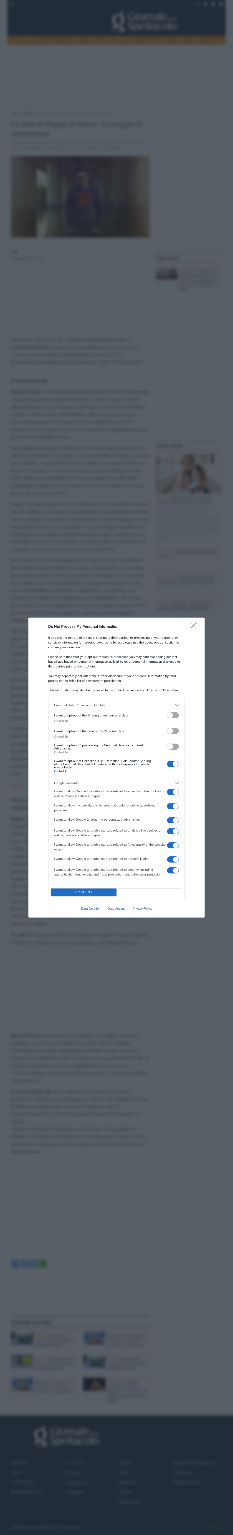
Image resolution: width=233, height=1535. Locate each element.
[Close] (195, 627)
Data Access (116, 908)
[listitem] (116, 705)
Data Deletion (91, 908)
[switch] (173, 715)
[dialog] (116, 767)
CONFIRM (83, 892)
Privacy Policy (142, 908)
